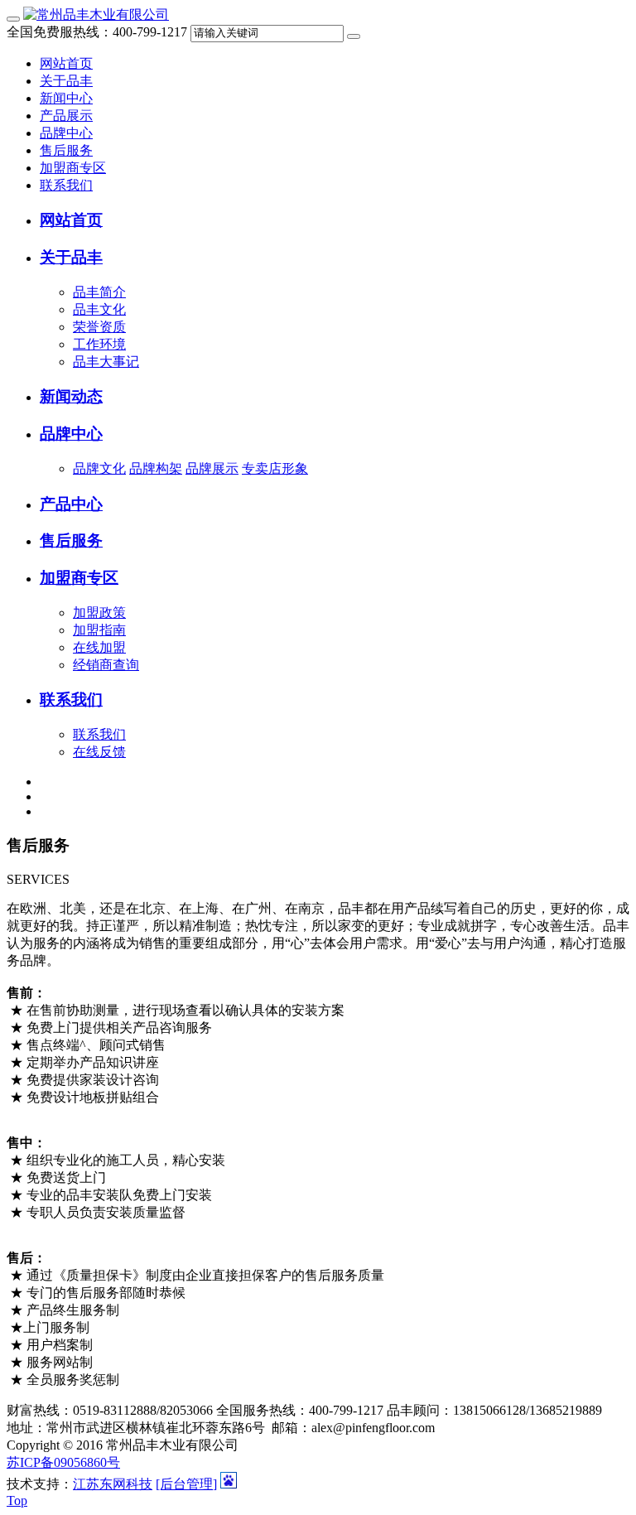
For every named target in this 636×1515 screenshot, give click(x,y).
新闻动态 (71, 396)
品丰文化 (99, 309)
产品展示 (66, 116)
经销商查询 (106, 665)
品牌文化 (99, 468)
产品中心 (71, 504)
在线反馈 (99, 752)
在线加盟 (99, 647)
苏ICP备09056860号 (63, 1462)
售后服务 (66, 150)
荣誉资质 (99, 327)
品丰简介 (99, 292)
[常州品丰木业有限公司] (96, 14)
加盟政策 (99, 613)
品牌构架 (155, 468)
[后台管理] (186, 1484)
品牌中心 (66, 133)
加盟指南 (99, 630)
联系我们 (66, 185)
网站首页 (66, 63)
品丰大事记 (106, 362)
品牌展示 (212, 468)
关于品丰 (66, 81)
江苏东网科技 (112, 1484)
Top (17, 1500)
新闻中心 (66, 98)
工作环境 (99, 344)
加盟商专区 (73, 168)
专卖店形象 (275, 468)
